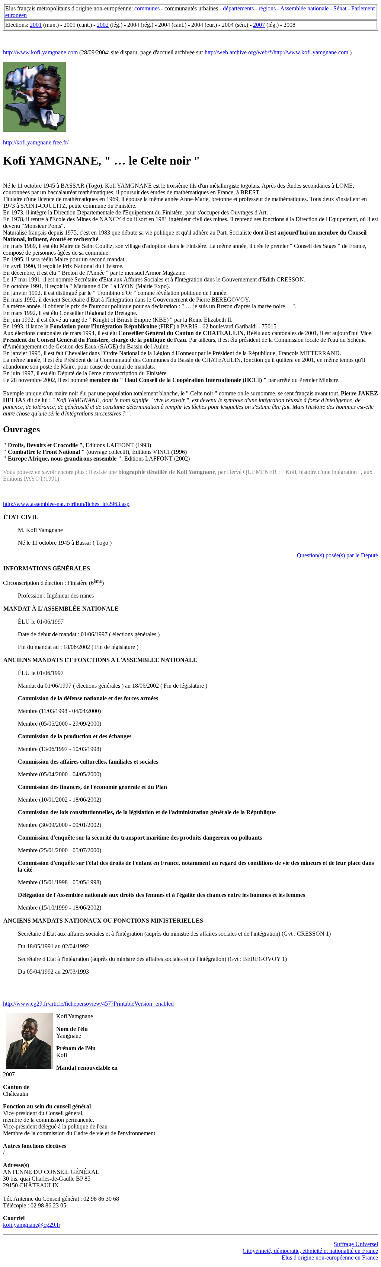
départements (238, 8)
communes (147, 8)
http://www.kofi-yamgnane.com (40, 52)
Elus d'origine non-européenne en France (330, 1257)
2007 (259, 25)
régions (267, 8)
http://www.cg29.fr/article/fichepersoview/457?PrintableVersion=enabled (88, 1003)
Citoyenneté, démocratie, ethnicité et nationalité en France (310, 1251)
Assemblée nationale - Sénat (313, 8)
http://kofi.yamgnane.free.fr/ (35, 142)
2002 (103, 25)
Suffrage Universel (356, 1244)
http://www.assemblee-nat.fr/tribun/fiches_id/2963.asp (66, 504)
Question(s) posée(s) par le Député (337, 555)
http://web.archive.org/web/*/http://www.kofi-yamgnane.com (276, 52)
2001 (36, 25)
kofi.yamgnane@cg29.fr (31, 1225)
